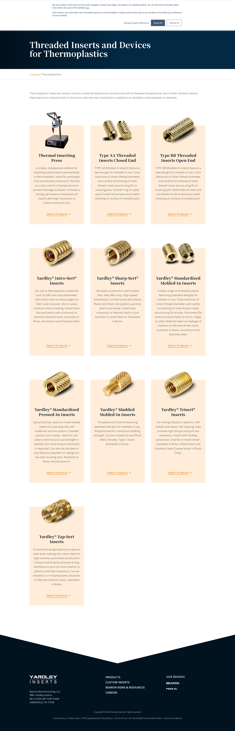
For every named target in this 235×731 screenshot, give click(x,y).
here (87, 7)
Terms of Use (121, 718)
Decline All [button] (174, 22)
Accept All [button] (158, 22)
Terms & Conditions (173, 718)
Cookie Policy (73, 718)
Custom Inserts (118, 682)
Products (113, 677)
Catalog (34, 74)
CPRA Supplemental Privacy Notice (97, 718)
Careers (111, 692)
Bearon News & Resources (125, 687)
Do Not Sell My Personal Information (145, 718)
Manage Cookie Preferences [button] (136, 22)
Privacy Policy (59, 718)
